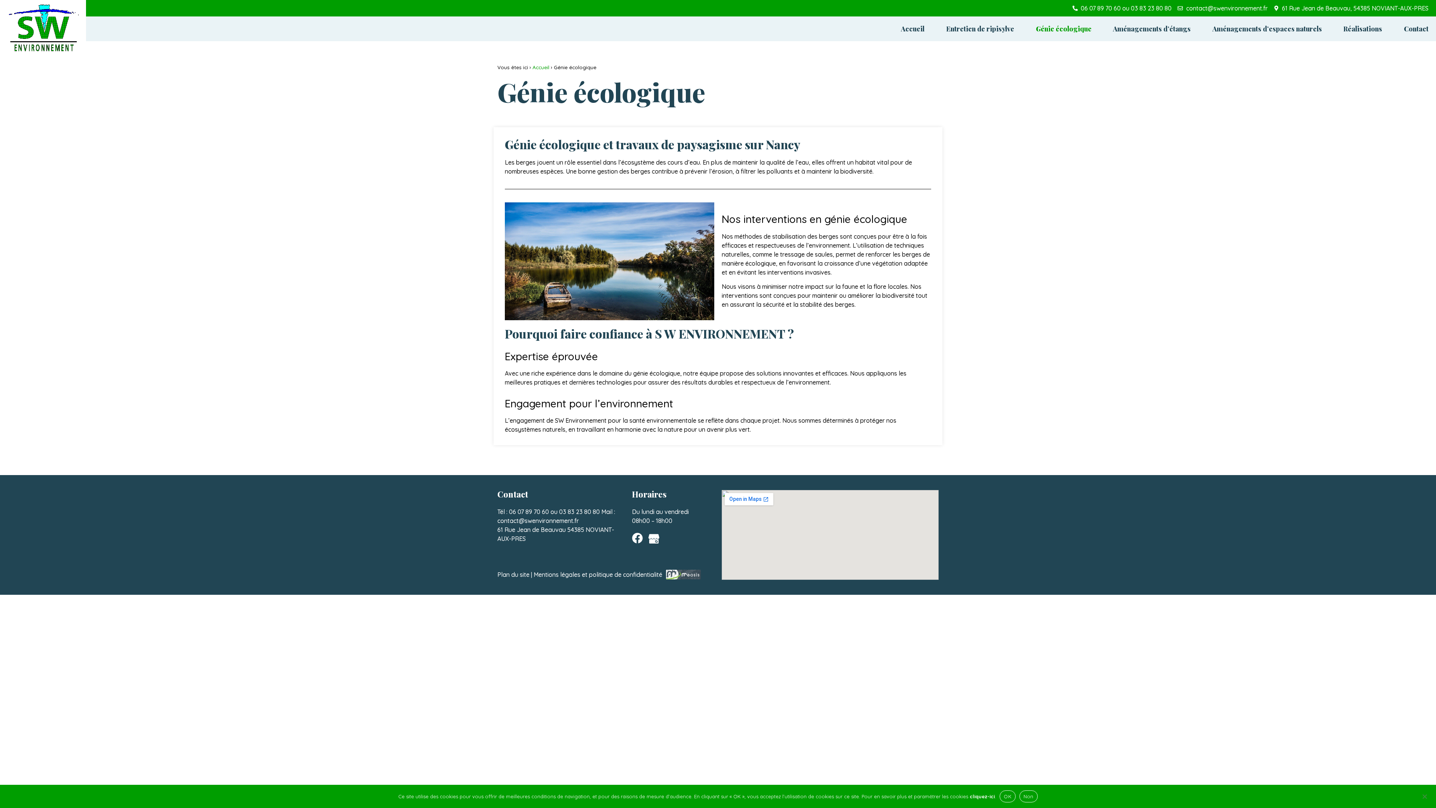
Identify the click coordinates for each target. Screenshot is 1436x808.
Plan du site (513, 574)
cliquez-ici (982, 796)
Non (1029, 796)
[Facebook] (637, 538)
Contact (1416, 28)
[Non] (1424, 796)
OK (1008, 796)
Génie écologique (1064, 28)
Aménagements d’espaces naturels (1267, 28)
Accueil (912, 28)
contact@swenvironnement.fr (538, 520)
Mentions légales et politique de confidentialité (598, 574)
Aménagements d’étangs (1152, 28)
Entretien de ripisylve (980, 28)
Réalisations (1362, 28)
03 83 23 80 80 (579, 511)
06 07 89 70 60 (529, 511)
